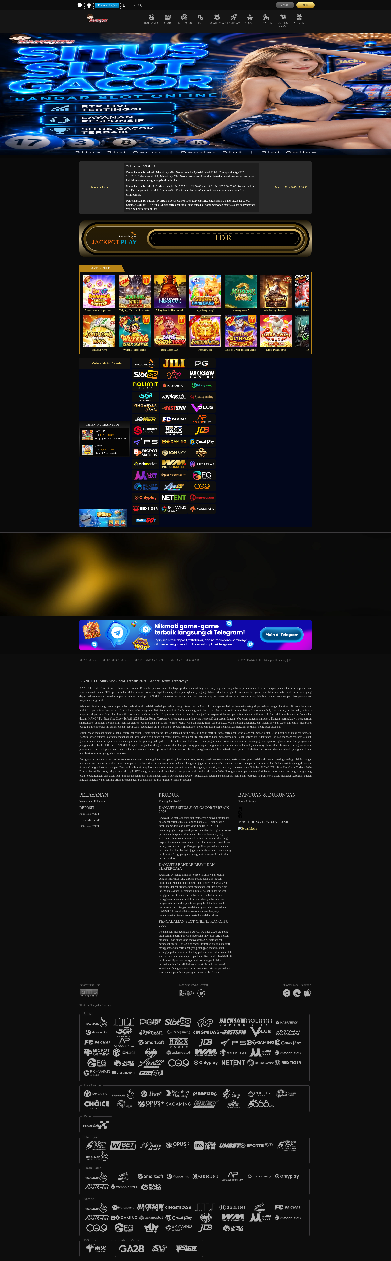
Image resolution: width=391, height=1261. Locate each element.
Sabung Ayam (283, 25)
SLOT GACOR (88, 660)
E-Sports (266, 23)
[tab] (145, 363)
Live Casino (184, 23)
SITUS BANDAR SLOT (148, 660)
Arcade (250, 23)
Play (129, 242)
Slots (168, 23)
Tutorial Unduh (355, 581)
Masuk (285, 5)
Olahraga (217, 23)
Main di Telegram (108, 5)
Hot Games (151, 23)
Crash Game (233, 23)
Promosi (299, 23)
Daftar (305, 5)
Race (200, 23)
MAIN (102, 291)
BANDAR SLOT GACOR (183, 660)
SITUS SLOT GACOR (115, 660)
